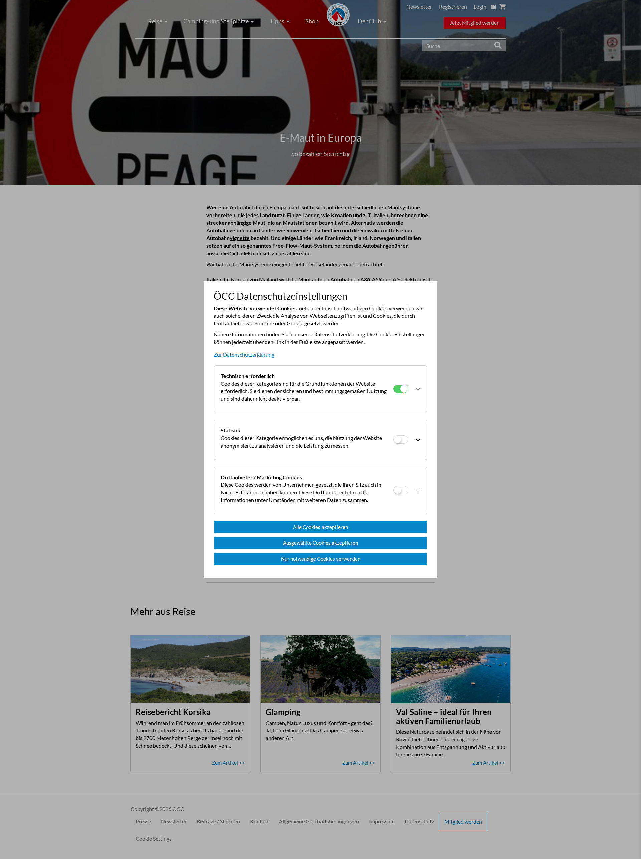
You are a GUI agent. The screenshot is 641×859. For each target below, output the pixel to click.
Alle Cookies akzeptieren (320, 527)
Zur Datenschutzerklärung (244, 354)
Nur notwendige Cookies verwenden (320, 559)
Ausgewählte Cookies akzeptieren (320, 543)
